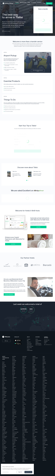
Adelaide (34, 356)
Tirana (23, 453)
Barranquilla (4, 366)
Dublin (13, 385)
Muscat (34, 418)
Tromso (34, 454)
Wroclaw (44, 458)
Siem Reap (4, 446)
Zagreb (34, 460)
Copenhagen (45, 380)
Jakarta (23, 398)
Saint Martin (4, 437)
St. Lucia (23, 447)
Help (7, 340)
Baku (23, 363)
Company (28, 339)
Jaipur (13, 398)
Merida (44, 413)
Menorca (34, 413)
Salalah (23, 437)
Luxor (3, 408)
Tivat (33, 453)
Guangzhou (24, 392)
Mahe (3, 409)
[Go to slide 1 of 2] (26, 180)
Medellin (3, 413)
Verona (3, 457)
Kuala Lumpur (14, 402)
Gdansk (34, 388)
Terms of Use (29, 343)
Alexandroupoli (35, 357)
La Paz (44, 402)
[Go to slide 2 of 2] (28, 180)
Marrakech (34, 411)
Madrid (44, 408)
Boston (44, 370)
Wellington (34, 458)
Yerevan (3, 460)
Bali (33, 363)
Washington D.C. (25, 458)
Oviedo (13, 425)
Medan (44, 412)
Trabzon (23, 454)
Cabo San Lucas (35, 374)
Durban (34, 385)
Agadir (44, 356)
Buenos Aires (45, 373)
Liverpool (44, 405)
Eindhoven (14, 387)
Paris (43, 425)
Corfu (3, 381)
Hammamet (14, 394)
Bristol (34, 371)
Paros (3, 426)
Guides (29, 2)
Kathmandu (24, 399)
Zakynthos (44, 460)
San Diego (34, 439)
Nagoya (23, 419)
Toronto (3, 454)
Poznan (34, 430)
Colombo (34, 380)
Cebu (13, 378)
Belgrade (13, 367)
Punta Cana (44, 432)
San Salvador (35, 440)
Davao (3, 384)
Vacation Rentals (38, 340)
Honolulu (24, 395)
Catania (3, 378)
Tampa (34, 450)
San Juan (23, 440)
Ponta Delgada (14, 429)
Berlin (44, 367)
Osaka (34, 423)
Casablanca (44, 377)
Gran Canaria (14, 391)
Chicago (34, 378)
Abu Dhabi (14, 356)
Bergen (34, 367)
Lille (13, 405)
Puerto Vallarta (35, 432)
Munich (13, 418)
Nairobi (34, 419)
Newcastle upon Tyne (26, 422)
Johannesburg (4, 399)
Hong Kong (14, 395)
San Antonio (24, 439)
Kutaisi (23, 402)
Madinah (34, 408)
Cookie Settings (29, 350)
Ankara (23, 360)
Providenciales (4, 432)
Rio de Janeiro (4, 436)
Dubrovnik (24, 385)
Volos (3, 458)
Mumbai (3, 418)
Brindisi (13, 371)
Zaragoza (14, 461)
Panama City (35, 425)
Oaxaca (3, 423)
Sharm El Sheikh (45, 444)
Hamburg (44, 392)
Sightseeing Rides (23, 2)
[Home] (7, 337)
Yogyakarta (14, 460)
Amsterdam (14, 360)
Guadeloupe (14, 392)
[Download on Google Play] (20, 344)
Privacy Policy (29, 344)
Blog (28, 340)
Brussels (13, 373)
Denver (13, 384)
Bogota (3, 370)
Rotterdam (34, 436)
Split (13, 447)
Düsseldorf (44, 385)
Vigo (33, 457)
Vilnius (44, 457)
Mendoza (24, 413)
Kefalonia (3, 401)
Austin (3, 363)
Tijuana (13, 453)
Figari (33, 387)
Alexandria (24, 357)
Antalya (34, 360)
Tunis (43, 454)
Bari (43, 364)
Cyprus (44, 381)
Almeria (34, 359)
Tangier (44, 450)
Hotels (37, 339)
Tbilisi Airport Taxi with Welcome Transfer (38, 70)
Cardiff (23, 377)
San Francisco (45, 439)
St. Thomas (34, 447)
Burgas (13, 374)
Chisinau (44, 378)
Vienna (13, 457)
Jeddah (34, 398)
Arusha (44, 360)
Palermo (23, 425)
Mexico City (4, 415)
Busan (23, 374)
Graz (43, 391)
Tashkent (3, 451)
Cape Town (4, 377)
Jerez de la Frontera (46, 398)
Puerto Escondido (15, 432)
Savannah (34, 443)
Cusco (34, 381)
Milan (23, 415)
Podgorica (4, 429)
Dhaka (34, 384)
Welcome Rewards (30, 346)
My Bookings (49, 3)
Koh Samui (14, 401)
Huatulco (44, 395)
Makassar (13, 409)
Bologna (13, 370)
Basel (13, 366)
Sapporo (13, 443)
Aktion (13, 357)
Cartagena (34, 377)
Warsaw (13, 458)
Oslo (43, 423)
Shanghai (23, 444)
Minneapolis (35, 415)
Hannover (24, 394)
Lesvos (3, 405)
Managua (3, 411)
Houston (34, 395)
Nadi (13, 419)
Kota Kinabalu (35, 401)
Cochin (13, 380)
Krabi (43, 401)
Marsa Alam (44, 411)
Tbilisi (23, 451)
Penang (23, 426)
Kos (23, 401)
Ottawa (3, 425)
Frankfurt (24, 388)
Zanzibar (3, 461)
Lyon (13, 408)
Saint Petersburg (15, 437)
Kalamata (13, 399)
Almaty (23, 359)
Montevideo (14, 416)
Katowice (34, 399)
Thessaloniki (4, 453)
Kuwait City (34, 402)
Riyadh (13, 436)
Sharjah (34, 444)
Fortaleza (14, 388)
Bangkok (13, 364)
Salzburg (44, 437)
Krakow (3, 402)
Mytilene (3, 419)
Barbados (24, 364)
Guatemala (34, 392)
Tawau (13, 451)
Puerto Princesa (25, 432)
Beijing (34, 366)
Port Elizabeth (24, 429)
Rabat (33, 433)
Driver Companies (38, 344)
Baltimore (44, 363)
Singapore (14, 446)
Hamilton (3, 394)
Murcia (23, 418)
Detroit (23, 384)
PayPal (45, 342)
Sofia (43, 446)
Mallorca (34, 409)
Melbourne (14, 413)
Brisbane (23, 371)
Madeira (23, 408)
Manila (23, 411)
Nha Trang (34, 422)
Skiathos (23, 446)
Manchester (14, 411)
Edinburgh (4, 387)
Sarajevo (23, 443)
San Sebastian (45, 440)
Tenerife (44, 451)
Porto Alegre (24, 430)
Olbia (13, 423)
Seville (13, 444)
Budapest (34, 373)
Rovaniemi (44, 436)
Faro (23, 387)
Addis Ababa (24, 356)
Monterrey (4, 416)
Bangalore (4, 364)
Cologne (23, 380)
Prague (44, 430)
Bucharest (24, 373)
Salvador (34, 437)
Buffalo (3, 374)
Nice (43, 422)
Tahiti (3, 450)
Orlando (23, 423)
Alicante (13, 359)
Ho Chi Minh (4, 395)
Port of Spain (45, 429)
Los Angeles (34, 406)
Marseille (3, 412)
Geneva (44, 388)
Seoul (3, 444)
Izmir (3, 398)
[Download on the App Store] (20, 340)
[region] (17, 469)
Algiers (44, 357)
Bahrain (13, 363)
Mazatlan (34, 412)
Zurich (23, 461)
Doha (43, 384)
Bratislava (3, 371)
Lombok (13, 406)
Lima (23, 405)
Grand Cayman (35, 391)
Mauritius (24, 412)
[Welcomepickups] (8, 3)
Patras (13, 426)
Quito (23, 433)
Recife (44, 433)
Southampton (4, 447)
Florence (44, 387)
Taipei (13, 450)
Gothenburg (4, 391)
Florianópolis (4, 388)
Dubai (3, 385)
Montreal (34, 416)
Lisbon (34, 405)
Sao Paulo (4, 443)
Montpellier (24, 416)
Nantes (44, 419)
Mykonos (44, 418)
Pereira (34, 426)
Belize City (24, 367)
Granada (23, 391)
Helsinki (44, 394)
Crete (13, 381)
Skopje (34, 446)
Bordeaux (34, 370)
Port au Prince (35, 429)
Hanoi (33, 394)
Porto (13, 430)
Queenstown (14, 433)
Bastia (23, 366)
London (23, 406)
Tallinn (23, 450)
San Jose (3, 440)
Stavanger (44, 447)
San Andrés (14, 439)
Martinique (14, 412)
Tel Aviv (34, 451)
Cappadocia (14, 377)
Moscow (44, 416)
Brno (43, 371)
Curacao (23, 381)
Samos (3, 439)
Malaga (23, 409)
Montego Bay (45, 415)
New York (13, 422)
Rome (23, 436)
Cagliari (44, 374)
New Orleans (4, 422)
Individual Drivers (38, 343)
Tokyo (44, 453)
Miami (13, 415)
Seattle (44, 443)
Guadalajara (4, 392)
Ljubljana (3, 406)
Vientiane (24, 457)
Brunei (3, 373)
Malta (44, 409)
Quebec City (4, 433)
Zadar (23, 460)
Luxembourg (45, 406)
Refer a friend (29, 347)
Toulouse (14, 454)
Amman (44, 359)
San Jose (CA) (14, 440)
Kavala (44, 399)
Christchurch (4, 380)
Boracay (23, 370)
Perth (44, 426)
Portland (3, 430)
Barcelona (34, 364)
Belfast (3, 367)
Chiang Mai (24, 378)
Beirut (44, 366)
